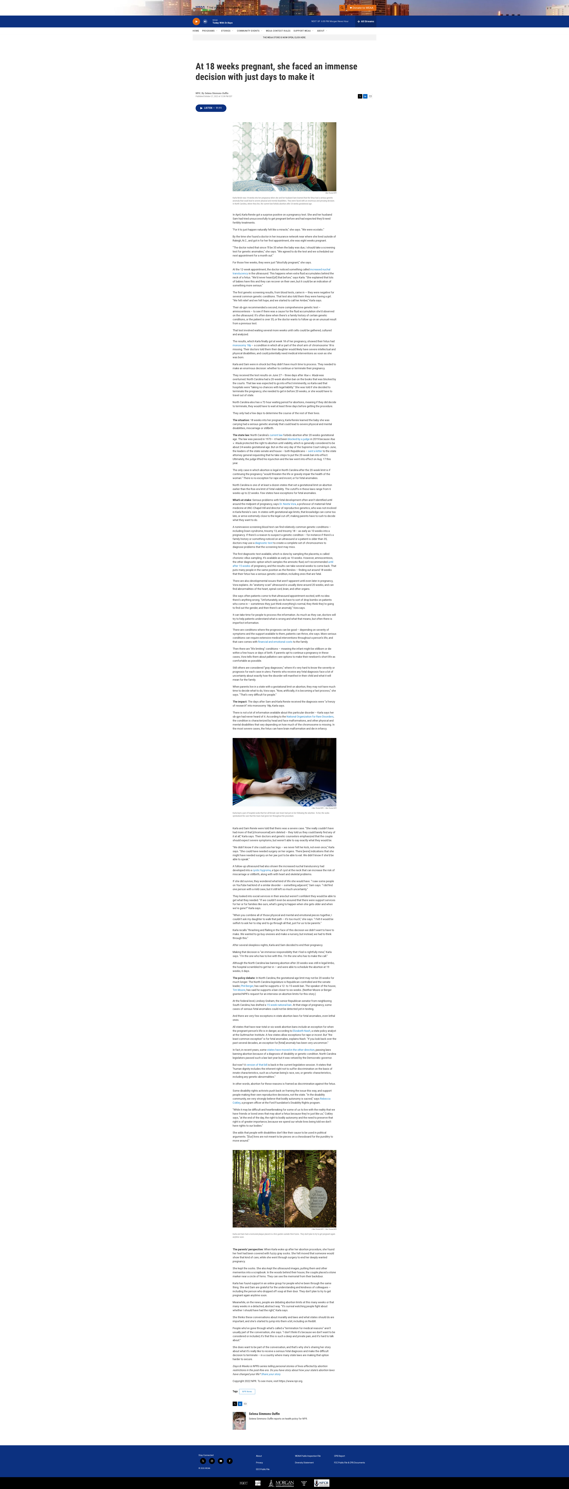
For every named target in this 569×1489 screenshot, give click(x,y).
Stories (226, 31)
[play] (196, 21)
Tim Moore (239, 989)
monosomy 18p (242, 345)
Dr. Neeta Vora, (288, 504)
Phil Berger (247, 985)
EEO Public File (263, 1469)
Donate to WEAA (363, 7)
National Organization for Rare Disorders (310, 716)
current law (276, 435)
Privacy (259, 1463)
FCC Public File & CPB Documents (349, 1463)
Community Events (248, 31)
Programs (208, 31)
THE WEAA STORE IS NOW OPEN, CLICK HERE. (284, 37)
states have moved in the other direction (291, 1049)
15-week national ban (279, 1004)
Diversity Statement (304, 1463)
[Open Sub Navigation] (217, 31)
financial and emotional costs (275, 641)
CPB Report (339, 1456)
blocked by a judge (299, 439)
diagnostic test (264, 542)
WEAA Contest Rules (278, 31)
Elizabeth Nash (301, 1030)
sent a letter (315, 451)
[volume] (205, 21)
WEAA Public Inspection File (308, 1456)
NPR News (247, 1391)
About (321, 31)
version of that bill (256, 1064)
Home (196, 31)
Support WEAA (302, 31)
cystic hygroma (261, 870)
